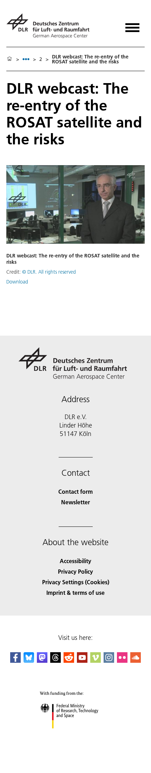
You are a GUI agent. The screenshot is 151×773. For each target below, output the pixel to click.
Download (17, 282)
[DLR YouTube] (82, 660)
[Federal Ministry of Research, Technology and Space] (75, 735)
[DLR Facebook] (15, 660)
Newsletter (75, 502)
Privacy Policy (75, 571)
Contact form (75, 491)
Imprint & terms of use (75, 592)
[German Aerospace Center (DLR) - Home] (50, 25)
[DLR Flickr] (122, 660)
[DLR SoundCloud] (135, 660)
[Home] (9, 59)
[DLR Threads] (55, 660)
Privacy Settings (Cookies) (75, 582)
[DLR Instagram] (109, 660)
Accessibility (75, 561)
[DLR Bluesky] (29, 660)
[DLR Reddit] (69, 660)
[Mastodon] (42, 660)
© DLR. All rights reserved (49, 272)
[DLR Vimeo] (95, 660)
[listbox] (25, 59)
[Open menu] (132, 25)
